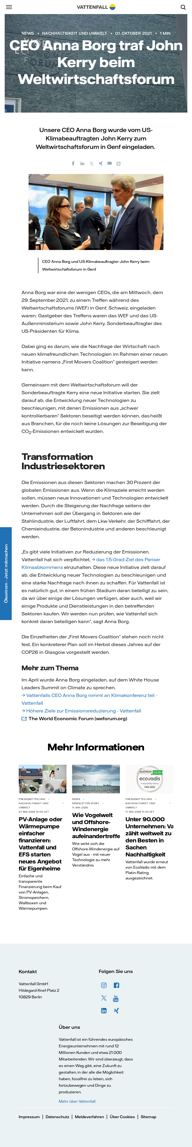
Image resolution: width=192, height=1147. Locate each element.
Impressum (29, 1116)
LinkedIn (104, 1011)
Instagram (104, 985)
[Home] (96, 7)
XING (116, 1011)
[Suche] (185, 7)
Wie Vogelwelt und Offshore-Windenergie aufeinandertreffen (98, 825)
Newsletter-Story (85, 803)
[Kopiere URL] (119, 163)
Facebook (116, 985)
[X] (91, 163)
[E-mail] (109, 163)
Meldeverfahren (89, 1116)
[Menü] (9, 7)
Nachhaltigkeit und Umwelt (74, 33)
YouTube (116, 998)
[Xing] (100, 163)
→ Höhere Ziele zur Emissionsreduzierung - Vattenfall (81, 711)
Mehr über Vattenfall (77, 1101)
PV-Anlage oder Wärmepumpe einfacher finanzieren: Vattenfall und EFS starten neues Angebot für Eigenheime (40, 844)
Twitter (104, 998)
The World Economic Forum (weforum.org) (78, 718)
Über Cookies (122, 1116)
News (28, 33)
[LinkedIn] (82, 163)
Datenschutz (57, 1116)
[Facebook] (73, 163)
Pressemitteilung (32, 799)
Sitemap (148, 1116)
